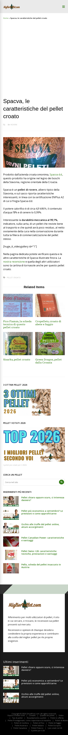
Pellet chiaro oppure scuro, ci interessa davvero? (42, 499)
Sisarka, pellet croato (16, 359)
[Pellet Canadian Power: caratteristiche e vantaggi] (11, 545)
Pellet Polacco (37, 728)
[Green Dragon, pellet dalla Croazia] (50, 354)
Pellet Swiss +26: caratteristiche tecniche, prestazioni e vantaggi (39, 552)
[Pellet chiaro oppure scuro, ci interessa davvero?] (11, 505)
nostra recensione (14, 261)
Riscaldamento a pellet (36, 718)
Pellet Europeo (54, 725)
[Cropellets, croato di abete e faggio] (50, 316)
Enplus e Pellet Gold (16, 715)
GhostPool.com (33, 713)
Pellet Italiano (38, 725)
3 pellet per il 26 (38, 730)
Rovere (14, 124)
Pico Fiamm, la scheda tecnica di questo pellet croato (17, 324)
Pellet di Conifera (21, 723)
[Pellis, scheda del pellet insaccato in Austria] (11, 572)
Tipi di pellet (17, 718)
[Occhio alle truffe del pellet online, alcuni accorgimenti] (11, 532)
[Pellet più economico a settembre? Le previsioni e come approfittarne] (11, 519)
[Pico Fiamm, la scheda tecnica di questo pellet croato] (18, 316)
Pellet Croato (14, 277)
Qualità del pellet (47, 715)
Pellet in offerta (57, 718)
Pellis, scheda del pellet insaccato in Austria (41, 566)
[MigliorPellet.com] (11, 9)
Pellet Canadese (20, 728)
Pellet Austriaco (21, 725)
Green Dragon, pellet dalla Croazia (48, 361)
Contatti (32, 715)
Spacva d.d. (56, 174)
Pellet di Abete (61, 720)
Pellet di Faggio (55, 723)
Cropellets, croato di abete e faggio (48, 323)
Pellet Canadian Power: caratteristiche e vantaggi (42, 539)
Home (5, 18)
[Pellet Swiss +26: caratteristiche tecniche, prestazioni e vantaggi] (11, 559)
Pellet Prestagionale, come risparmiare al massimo (29, 720)
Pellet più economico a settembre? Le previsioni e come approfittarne (42, 512)
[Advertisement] (34, 55)
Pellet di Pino (38, 723)
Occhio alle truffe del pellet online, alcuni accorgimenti (40, 525)
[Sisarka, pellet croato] (18, 354)
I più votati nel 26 (55, 728)
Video (61, 715)
